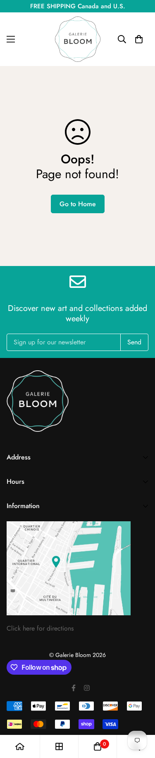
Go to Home (78, 204)
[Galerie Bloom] (77, 39)
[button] (138, 39)
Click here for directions (40, 628)
